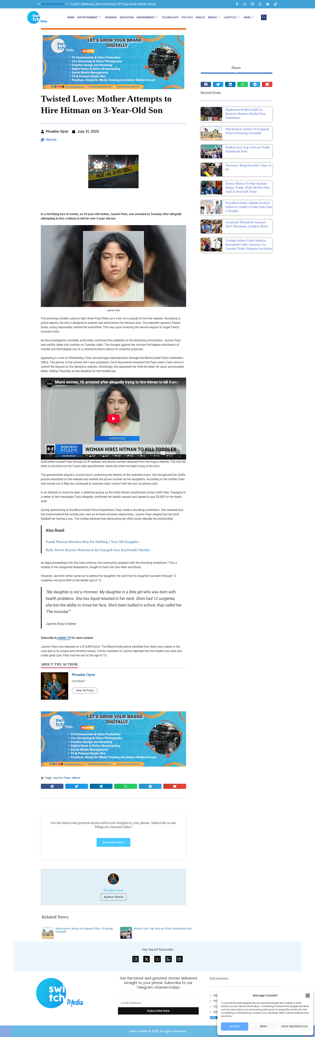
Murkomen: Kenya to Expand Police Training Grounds (247, 131)
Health (200, 17)
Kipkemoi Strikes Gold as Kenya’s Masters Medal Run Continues (245, 113)
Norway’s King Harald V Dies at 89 (248, 167)
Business (111, 17)
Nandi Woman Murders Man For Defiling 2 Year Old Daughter (92, 541)
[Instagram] (252, 4)
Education (127, 17)
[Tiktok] (275, 4)
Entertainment (87, 17)
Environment (146, 17)
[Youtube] (268, 4)
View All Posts (85, 690)
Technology (170, 17)
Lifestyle (230, 17)
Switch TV (64, 638)
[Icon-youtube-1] (157, 959)
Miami (76, 778)
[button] (308, 995)
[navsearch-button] (264, 17)
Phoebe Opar (83, 674)
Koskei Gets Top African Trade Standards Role (247, 149)
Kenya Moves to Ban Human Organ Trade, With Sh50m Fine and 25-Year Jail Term (247, 187)
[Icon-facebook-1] (135, 959)
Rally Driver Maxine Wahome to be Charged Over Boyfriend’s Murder (98, 549)
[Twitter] (245, 4)
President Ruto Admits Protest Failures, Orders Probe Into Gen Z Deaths (248, 207)
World (212, 17)
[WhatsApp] (260, 4)
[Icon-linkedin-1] (168, 959)
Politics (187, 17)
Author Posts (113, 897)
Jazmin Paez (62, 778)
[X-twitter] (146, 959)
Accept (234, 1026)
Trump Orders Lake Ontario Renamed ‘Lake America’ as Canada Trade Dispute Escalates (248, 244)
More (247, 17)
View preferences (294, 1026)
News (70, 17)
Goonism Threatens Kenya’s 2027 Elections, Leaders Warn (246, 224)
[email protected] (52, 4)
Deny (263, 1026)
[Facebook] (237, 4)
